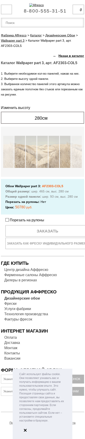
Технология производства (26, 314)
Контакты (12, 353)
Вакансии (12, 358)
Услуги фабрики (17, 309)
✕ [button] (25, 430)
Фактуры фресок (18, 319)
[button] (49, 420)
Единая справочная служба (42, 9)
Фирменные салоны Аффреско (30, 275)
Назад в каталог (71, 56)
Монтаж (10, 348)
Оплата (10, 337)
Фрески (10, 303)
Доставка (12, 343)
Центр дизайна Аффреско (26, 270)
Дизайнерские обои (22, 298)
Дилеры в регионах (20, 280)
